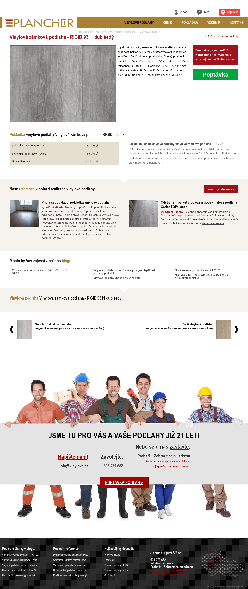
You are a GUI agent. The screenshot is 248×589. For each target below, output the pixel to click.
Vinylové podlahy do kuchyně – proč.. (20, 559)
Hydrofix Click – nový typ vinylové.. (19, 575)
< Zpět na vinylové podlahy (221, 36)
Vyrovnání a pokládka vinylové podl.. (71, 565)
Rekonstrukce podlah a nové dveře (70, 570)
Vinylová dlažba (112, 554)
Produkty (99, 32)
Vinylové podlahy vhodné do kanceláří (116, 277)
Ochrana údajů (232, 586)
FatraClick (109, 559)
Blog (206, 12)
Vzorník (213, 22)
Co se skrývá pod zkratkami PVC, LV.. (20, 554)
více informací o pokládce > (146, 162)
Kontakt (236, 22)
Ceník (167, 22)
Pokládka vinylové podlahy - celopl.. (70, 575)
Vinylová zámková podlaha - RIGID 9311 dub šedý (133, 32)
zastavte (179, 446)
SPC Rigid (109, 575)
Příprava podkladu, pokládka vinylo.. (70, 554)
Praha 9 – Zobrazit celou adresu (164, 455)
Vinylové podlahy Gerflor (116, 570)
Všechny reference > (221, 189)
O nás (183, 12)
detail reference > (52, 237)
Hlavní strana (84, 32)
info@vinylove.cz (74, 465)
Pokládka (190, 22)
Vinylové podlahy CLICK (116, 565)
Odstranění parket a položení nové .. (70, 559)
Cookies (242, 586)
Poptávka (232, 12)
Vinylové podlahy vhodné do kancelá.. (20, 565)
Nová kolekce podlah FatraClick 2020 (197, 270)
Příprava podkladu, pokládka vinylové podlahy (76, 202)
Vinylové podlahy (139, 22)
